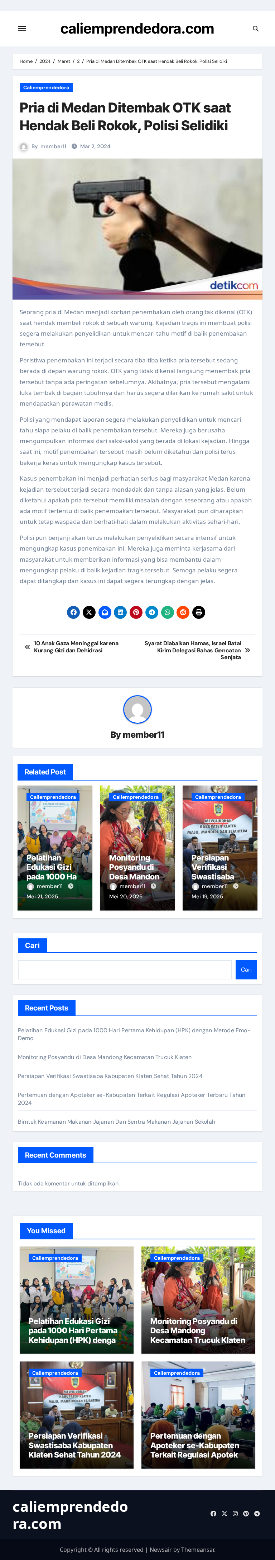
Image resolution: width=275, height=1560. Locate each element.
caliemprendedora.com (137, 28)
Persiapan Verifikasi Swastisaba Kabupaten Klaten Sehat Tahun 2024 (110, 1076)
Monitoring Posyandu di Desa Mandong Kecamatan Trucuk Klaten (136, 876)
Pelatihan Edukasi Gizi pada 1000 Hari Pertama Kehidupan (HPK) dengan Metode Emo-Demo (74, 1335)
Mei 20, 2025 (126, 896)
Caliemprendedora (46, 87)
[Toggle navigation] (22, 28)
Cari (32, 945)
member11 (53, 146)
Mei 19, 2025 (207, 896)
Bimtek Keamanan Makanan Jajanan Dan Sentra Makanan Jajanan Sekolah (116, 1121)
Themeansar (197, 1550)
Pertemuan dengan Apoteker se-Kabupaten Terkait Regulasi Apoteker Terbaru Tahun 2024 (198, 1450)
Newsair (161, 1550)
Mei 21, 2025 (42, 896)
